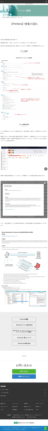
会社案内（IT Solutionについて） (18, 417)
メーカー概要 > (8, 3)
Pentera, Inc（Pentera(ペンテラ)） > (18, 3)
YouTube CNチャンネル (17, 415)
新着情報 (9, 415)
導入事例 (26, 403)
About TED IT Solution (31, 417)
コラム (2, 409)
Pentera (2, 1)
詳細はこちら (24, 429)
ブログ (37, 409)
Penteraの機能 (24, 319)
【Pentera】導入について (24, 337)
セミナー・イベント (40, 403)
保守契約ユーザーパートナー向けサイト (33, 415)
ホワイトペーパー (4, 406)
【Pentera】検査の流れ (29, 3)
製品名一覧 (3, 403)
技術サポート (38, 406)
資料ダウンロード (24, 376)
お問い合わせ (24, 371)
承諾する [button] (45, 428)
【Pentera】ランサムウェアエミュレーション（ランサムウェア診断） (24, 331)
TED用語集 (14, 409)
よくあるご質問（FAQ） (29, 409)
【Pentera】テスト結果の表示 (24, 325)
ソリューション (15, 403)
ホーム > (3, 3)
